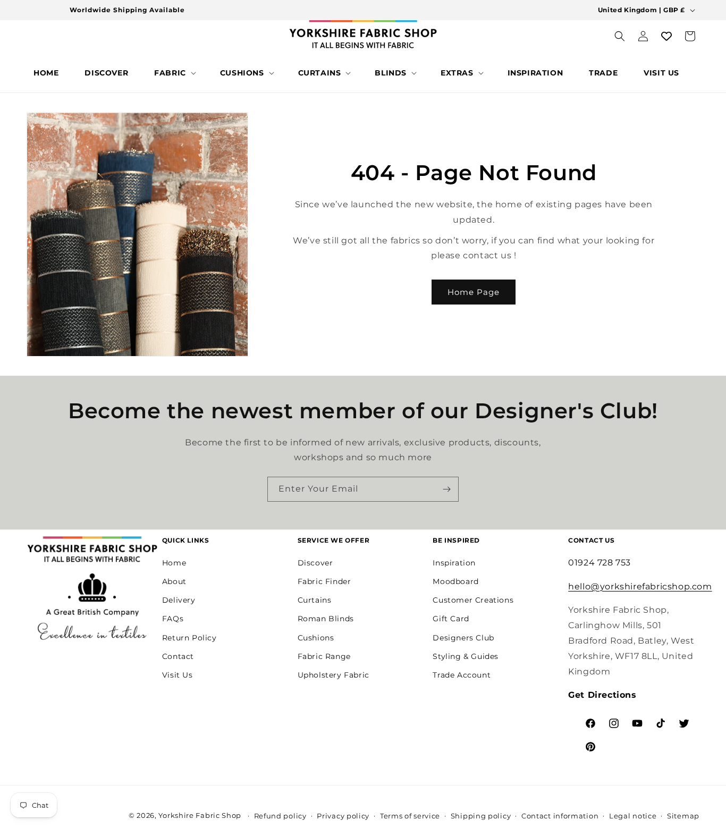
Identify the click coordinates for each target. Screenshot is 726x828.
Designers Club (463, 637)
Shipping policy (481, 816)
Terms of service (410, 816)
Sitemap (683, 816)
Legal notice (632, 816)
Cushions (316, 637)
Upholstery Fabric (333, 675)
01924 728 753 (599, 562)
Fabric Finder (324, 581)
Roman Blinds (326, 618)
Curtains (315, 600)
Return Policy (189, 637)
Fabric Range (324, 656)
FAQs (172, 618)
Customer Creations (473, 600)
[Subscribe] (446, 489)
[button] (174, 73)
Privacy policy (343, 816)
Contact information (559, 816)
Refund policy (280, 816)
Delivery (179, 600)
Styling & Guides (466, 656)
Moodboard (455, 581)
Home (174, 562)
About (174, 581)
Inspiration (454, 562)
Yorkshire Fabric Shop (199, 815)
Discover (315, 562)
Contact (178, 656)
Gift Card (451, 618)
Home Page (474, 292)
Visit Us (177, 675)
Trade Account (462, 675)
